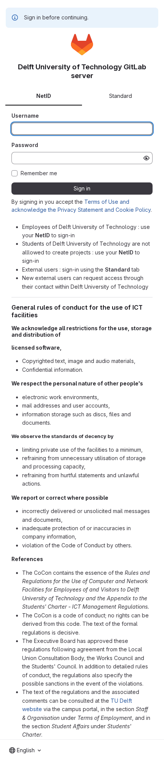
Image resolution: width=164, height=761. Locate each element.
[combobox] (25, 750)
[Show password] (146, 158)
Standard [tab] (120, 96)
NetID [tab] (43, 96)
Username (25, 115)
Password (24, 145)
